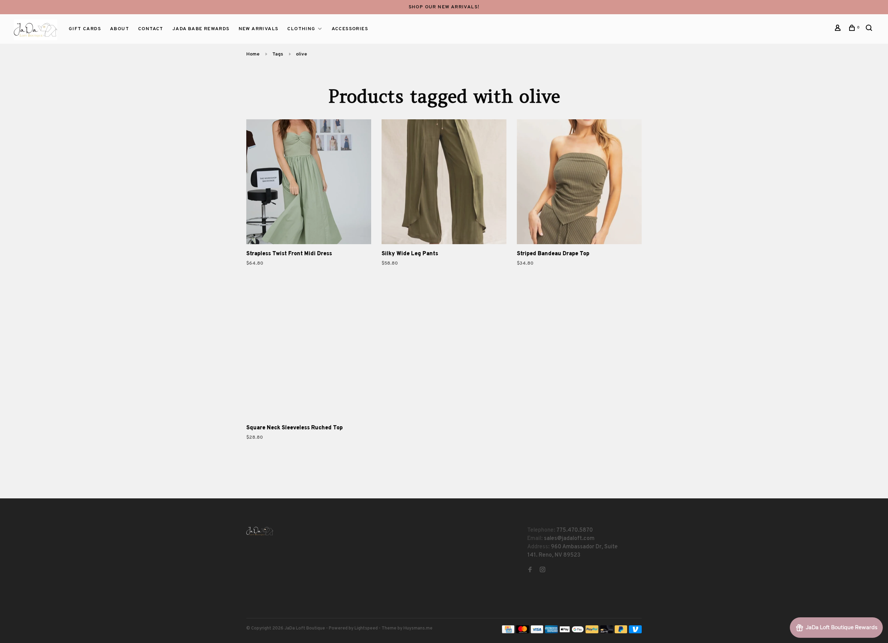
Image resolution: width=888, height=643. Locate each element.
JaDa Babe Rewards (201, 29)
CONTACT (150, 29)
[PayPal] (592, 631)
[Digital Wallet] (572, 631)
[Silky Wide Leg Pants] (444, 183)
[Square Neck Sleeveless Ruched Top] (308, 357)
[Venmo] (635, 631)
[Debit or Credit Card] (606, 631)
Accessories (350, 29)
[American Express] (551, 631)
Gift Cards (85, 29)
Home (252, 54)
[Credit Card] (508, 631)
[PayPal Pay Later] (621, 631)
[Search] (870, 29)
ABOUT (119, 29)
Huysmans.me (418, 628)
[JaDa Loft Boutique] (259, 531)
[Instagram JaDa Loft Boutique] (542, 570)
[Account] (839, 29)
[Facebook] (530, 570)
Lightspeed (366, 628)
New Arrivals (259, 29)
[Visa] (537, 631)
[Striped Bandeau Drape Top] (579, 183)
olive (301, 54)
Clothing (301, 29)
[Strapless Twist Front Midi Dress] (308, 183)
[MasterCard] (522, 631)
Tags (277, 54)
